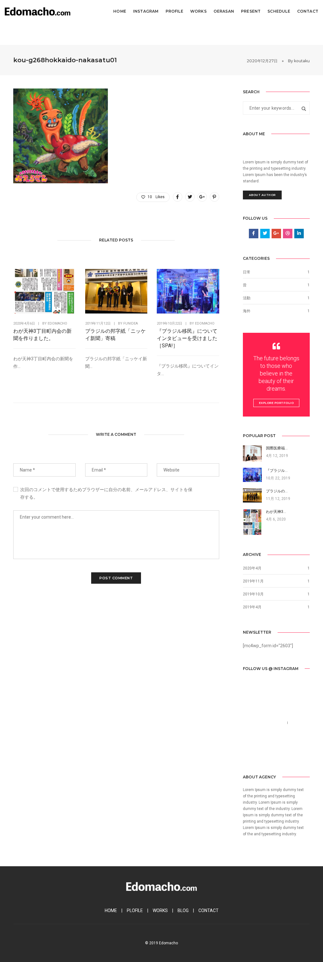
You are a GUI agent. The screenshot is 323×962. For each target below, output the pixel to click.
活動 (246, 298)
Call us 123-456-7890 (264, 722)
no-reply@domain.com (265, 730)
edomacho (57, 323)
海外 (246, 311)
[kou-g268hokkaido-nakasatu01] (177, 197)
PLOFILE (135, 910)
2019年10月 (253, 594)
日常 (246, 272)
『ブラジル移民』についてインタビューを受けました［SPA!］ (187, 338)
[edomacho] (37, 11)
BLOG (183, 910)
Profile (174, 11)
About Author (262, 195)
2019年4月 (252, 607)
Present (251, 11)
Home (119, 11)
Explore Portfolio (276, 403)
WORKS (160, 910)
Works (198, 11)
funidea (130, 323)
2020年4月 (252, 568)
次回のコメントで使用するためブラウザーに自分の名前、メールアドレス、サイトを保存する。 (106, 493)
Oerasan (224, 11)
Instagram (146, 11)
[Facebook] (247, 754)
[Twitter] (257, 754)
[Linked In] (267, 754)
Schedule (278, 11)
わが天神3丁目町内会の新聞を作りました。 (42, 334)
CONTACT (208, 910)
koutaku (302, 60)
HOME (111, 910)
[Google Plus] (277, 754)
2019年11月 (253, 581)
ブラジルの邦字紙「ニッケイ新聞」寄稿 (115, 334)
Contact (307, 11)
